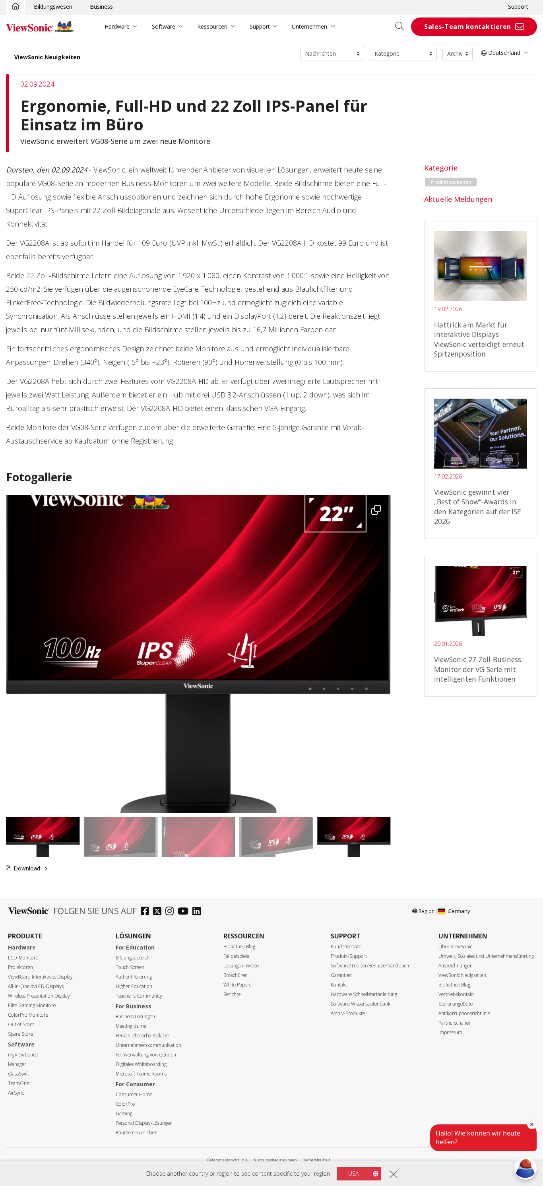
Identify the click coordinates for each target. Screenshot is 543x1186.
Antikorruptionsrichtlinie (464, 1013)
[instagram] (171, 912)
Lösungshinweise (241, 965)
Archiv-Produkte (348, 1013)
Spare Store (20, 1034)
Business (101, 6)
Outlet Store (21, 1024)
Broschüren (235, 975)
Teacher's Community (139, 995)
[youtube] (185, 912)
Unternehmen (309, 26)
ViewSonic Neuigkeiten (47, 57)
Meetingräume (131, 1026)
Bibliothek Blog (239, 946)
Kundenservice (346, 946)
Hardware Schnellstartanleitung (364, 994)
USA (353, 1173)
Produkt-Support (349, 956)
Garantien (341, 975)
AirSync (16, 1092)
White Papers (237, 984)
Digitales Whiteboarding (141, 1064)
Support (518, 6)
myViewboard (23, 1054)
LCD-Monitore (23, 957)
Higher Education (134, 986)
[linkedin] (198, 912)
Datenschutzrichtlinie (227, 1160)
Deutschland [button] (503, 52)
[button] (198, 654)
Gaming (124, 1113)
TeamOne (18, 1083)
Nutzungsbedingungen (275, 1160)
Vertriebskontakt (456, 994)
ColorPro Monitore (28, 1015)
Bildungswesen (53, 6)
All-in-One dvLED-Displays (36, 986)
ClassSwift (18, 1073)
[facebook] (147, 912)
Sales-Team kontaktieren (467, 26)
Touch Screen (130, 967)
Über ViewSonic (455, 946)
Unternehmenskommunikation (148, 1045)
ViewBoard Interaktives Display (40, 976)
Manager (17, 1064)
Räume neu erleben (136, 1132)
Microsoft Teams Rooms (141, 1073)
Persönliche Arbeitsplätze (142, 1035)
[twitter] (159, 912)
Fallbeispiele (236, 956)
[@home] (15, 7)
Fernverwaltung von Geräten (146, 1054)
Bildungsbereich (132, 957)
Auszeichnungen (455, 965)
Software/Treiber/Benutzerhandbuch (370, 965)
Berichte (231, 994)
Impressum (450, 1032)
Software (163, 26)
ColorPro (125, 1104)
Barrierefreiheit (316, 1160)
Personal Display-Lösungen (144, 1123)
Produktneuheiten (451, 182)
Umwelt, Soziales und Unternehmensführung (486, 956)
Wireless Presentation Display (39, 995)
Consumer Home (134, 1094)
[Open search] (402, 26)
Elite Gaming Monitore (32, 1005)
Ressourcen (212, 26)
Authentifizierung (134, 976)
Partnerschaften (454, 1022)
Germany (459, 911)
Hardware (117, 26)
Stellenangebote (455, 1003)
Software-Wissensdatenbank (360, 1003)
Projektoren (20, 967)
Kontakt (339, 984)
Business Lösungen (135, 1016)
